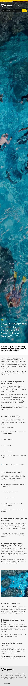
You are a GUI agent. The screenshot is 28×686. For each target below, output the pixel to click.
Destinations (7, 683)
